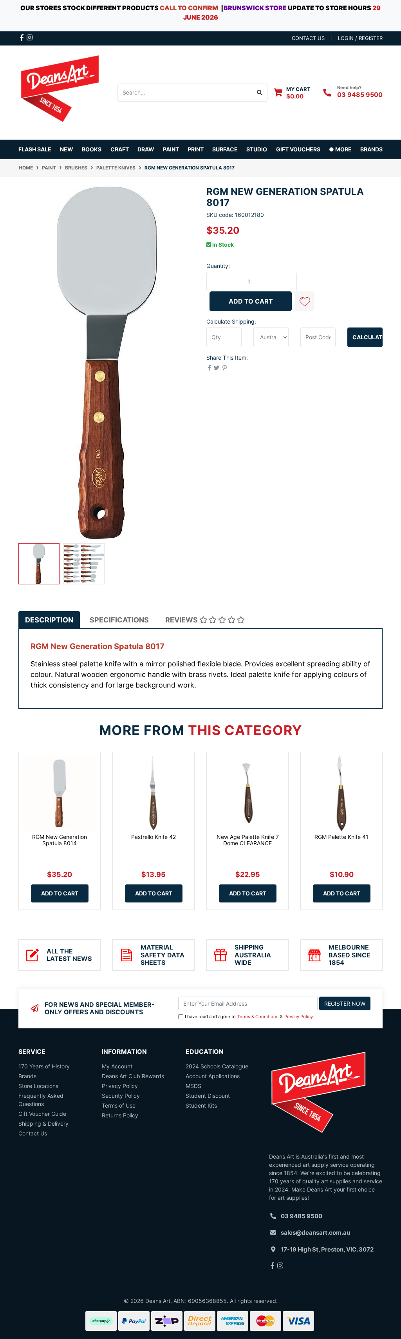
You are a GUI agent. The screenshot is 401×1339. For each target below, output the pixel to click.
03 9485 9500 (360, 94)
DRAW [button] (145, 149)
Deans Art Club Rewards (133, 1076)
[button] (304, 301)
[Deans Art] (59, 91)
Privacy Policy (298, 1016)
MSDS (193, 1085)
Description (49, 620)
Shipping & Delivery (43, 1123)
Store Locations (38, 1085)
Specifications (119, 620)
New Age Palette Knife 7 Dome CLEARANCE (248, 840)
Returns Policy (120, 1115)
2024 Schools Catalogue (217, 1066)
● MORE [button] (340, 149)
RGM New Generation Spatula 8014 (59, 840)
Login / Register (360, 38)
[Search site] (259, 93)
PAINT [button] (171, 149)
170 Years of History (44, 1066)
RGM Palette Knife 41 (341, 836)
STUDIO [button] (256, 149)
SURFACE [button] (225, 149)
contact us (308, 38)
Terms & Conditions (257, 1016)
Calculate (367, 337)
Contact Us (32, 1133)
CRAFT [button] (119, 149)
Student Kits (201, 1105)
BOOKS (91, 149)
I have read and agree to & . (249, 1016)
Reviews (182, 620)
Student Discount (208, 1095)
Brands (27, 1076)
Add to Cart (251, 301)
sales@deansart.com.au (315, 1232)
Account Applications (213, 1076)
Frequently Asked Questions (40, 1099)
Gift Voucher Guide (42, 1113)
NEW (66, 149)
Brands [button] (371, 149)
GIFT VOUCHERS (298, 149)
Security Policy (121, 1095)
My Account (117, 1066)
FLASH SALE (34, 149)
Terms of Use (118, 1105)
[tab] (49, 620)
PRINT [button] (196, 149)
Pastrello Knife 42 (153, 836)
